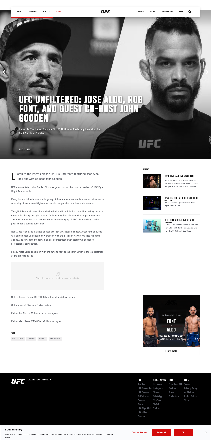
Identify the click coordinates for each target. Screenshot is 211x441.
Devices (172, 388)
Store (140, 404)
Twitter (156, 408)
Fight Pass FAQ (175, 384)
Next (206, 72)
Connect (140, 12)
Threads (156, 392)
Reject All (161, 433)
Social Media (159, 380)
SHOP (181, 12)
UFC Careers (143, 392)
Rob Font (42, 339)
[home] (106, 11)
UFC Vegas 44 (55, 339)
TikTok (156, 404)
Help (171, 380)
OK (183, 433)
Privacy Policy (190, 388)
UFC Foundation (145, 388)
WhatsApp (157, 396)
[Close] (206, 432)
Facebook (157, 384)
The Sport (142, 384)
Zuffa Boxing (167, 12)
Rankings (33, 12)
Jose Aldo (31, 339)
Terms (187, 384)
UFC (139, 380)
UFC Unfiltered (17, 339)
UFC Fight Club (144, 408)
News (58, 12)
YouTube (157, 400)
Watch (152, 12)
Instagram (157, 388)
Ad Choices (189, 392)
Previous (5, 72)
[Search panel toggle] (189, 12)
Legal (187, 380)
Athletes (46, 12)
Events (20, 12)
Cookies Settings (139, 433)
